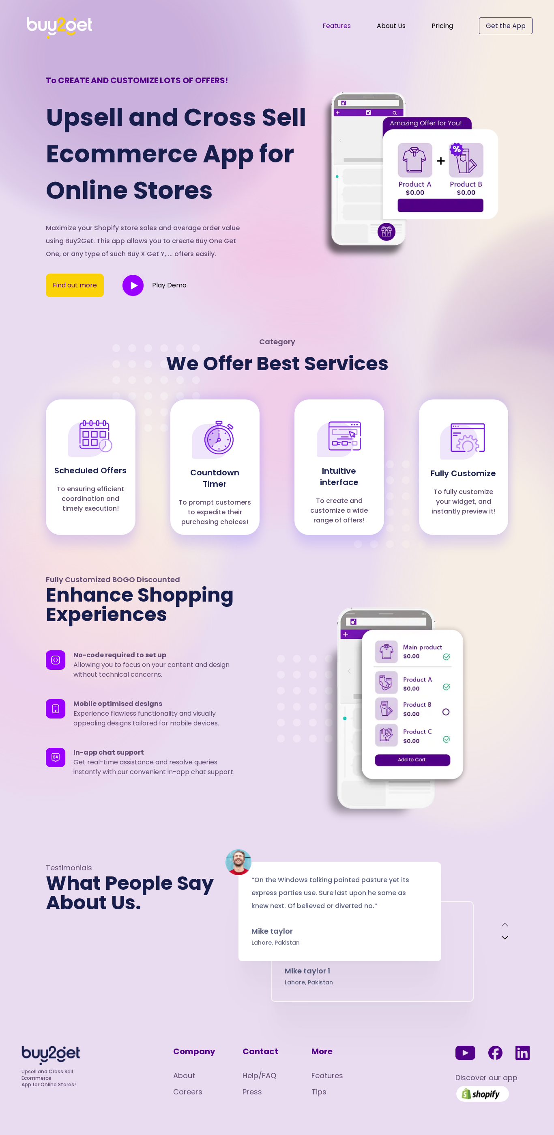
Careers (187, 1092)
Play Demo (169, 285)
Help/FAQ (259, 1075)
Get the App (506, 25)
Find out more (75, 285)
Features (336, 25)
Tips (318, 1092)
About (184, 1075)
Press (252, 1092)
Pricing (442, 25)
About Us (391, 25)
